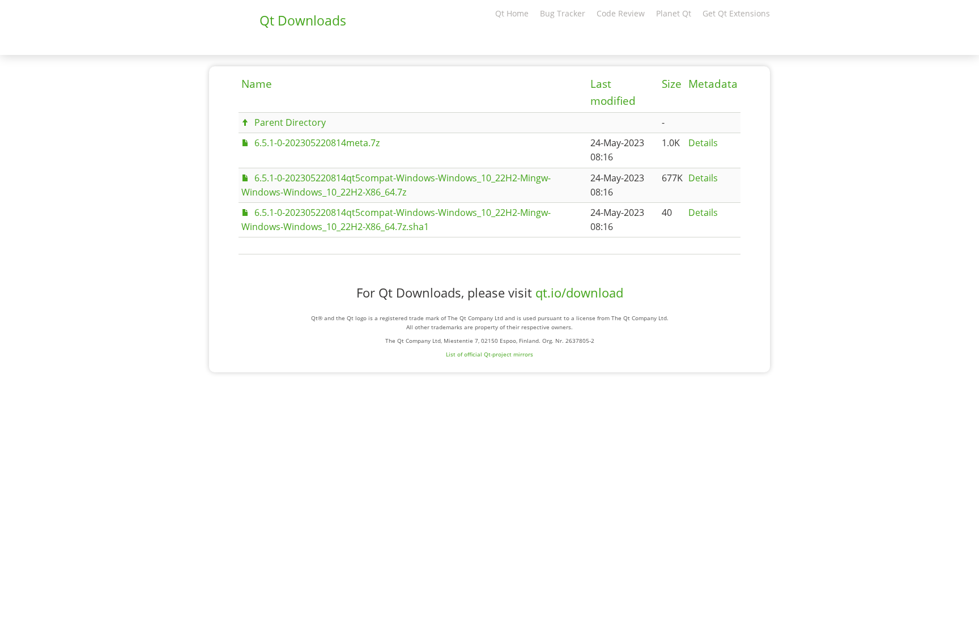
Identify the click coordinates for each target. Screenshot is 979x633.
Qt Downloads (302, 20)
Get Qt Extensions (736, 13)
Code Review (621, 13)
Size (672, 84)
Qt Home (512, 13)
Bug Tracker (562, 13)
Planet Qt (673, 13)
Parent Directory (290, 122)
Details (703, 143)
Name (256, 84)
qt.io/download (579, 292)
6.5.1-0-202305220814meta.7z (317, 143)
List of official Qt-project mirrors (489, 354)
